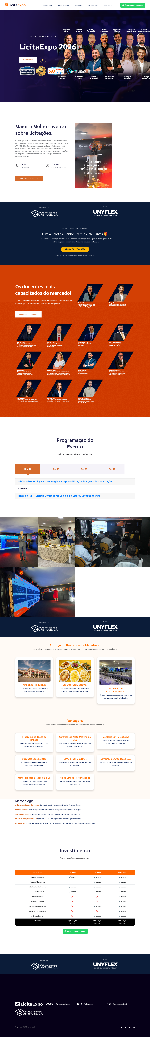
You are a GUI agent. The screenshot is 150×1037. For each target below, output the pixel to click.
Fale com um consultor (28, 314)
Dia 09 (83, 469)
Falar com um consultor (134, 5)
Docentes (78, 5)
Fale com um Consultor (29, 178)
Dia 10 (112, 469)
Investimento (93, 5)
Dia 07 (27, 469)
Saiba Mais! (28, 60)
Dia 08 (55, 469)
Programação (63, 5)
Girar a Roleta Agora (75, 249)
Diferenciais (47, 5)
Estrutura (108, 5)
